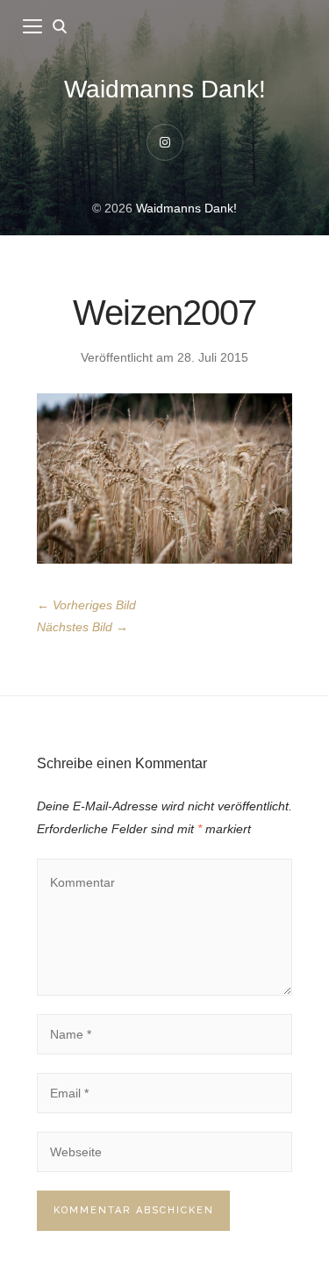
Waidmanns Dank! (165, 89)
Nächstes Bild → (82, 627)
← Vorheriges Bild (86, 605)
